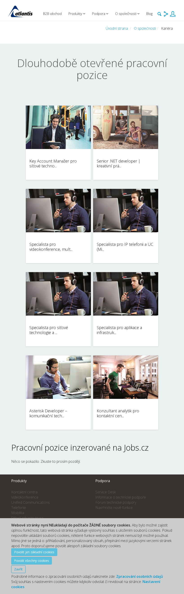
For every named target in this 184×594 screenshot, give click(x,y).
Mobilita (17, 512)
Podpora (99, 13)
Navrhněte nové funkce (114, 507)
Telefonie (18, 507)
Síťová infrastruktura (27, 517)
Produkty (75, 13)
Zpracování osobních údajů (139, 576)
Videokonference (24, 497)
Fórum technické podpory (115, 502)
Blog (149, 13)
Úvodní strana (117, 28)
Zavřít (18, 569)
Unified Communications (30, 502)
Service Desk (105, 492)
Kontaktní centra (24, 492)
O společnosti (145, 28)
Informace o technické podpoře (120, 497)
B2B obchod (52, 13)
